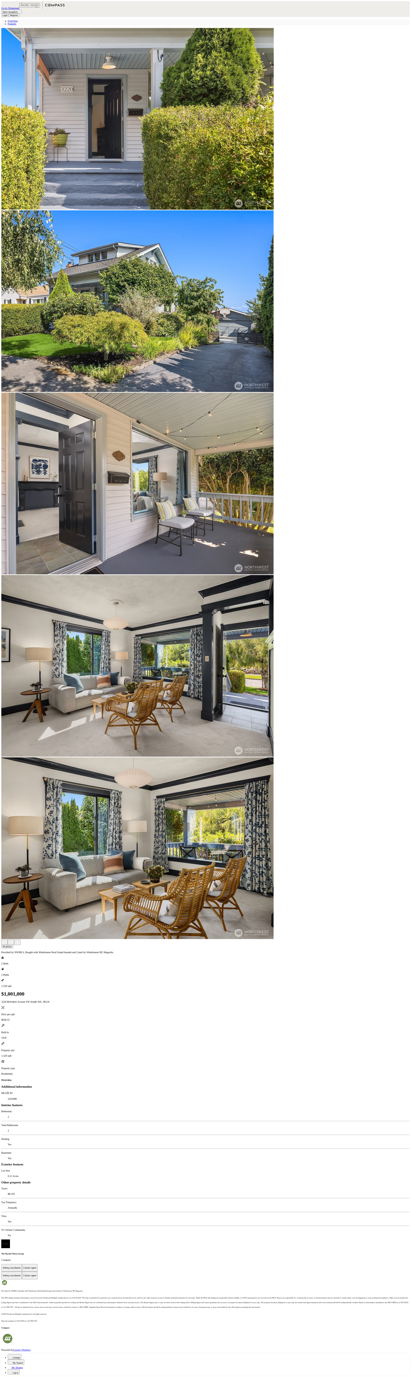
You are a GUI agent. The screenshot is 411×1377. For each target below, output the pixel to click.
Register (14, 15)
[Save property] (11, 942)
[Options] (4, 942)
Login (5, 15)
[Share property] (17, 942)
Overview (13, 21)
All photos (7, 946)
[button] (205, 119)
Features (12, 23)
